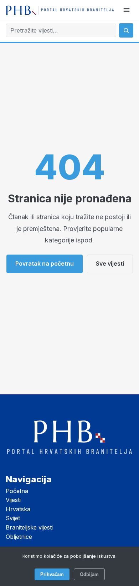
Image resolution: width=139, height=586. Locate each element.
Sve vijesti (110, 263)
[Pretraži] (126, 30)
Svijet (13, 518)
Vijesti (13, 499)
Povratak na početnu (44, 263)
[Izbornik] (126, 10)
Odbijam (89, 574)
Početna (17, 490)
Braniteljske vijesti (29, 527)
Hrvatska (18, 509)
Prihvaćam (52, 574)
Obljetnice (19, 536)
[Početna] (60, 10)
